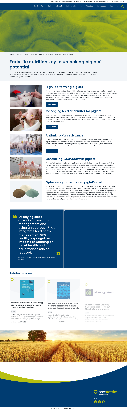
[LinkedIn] (95, 401)
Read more (52, 104)
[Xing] (103, 401)
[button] (37, 6)
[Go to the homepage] (105, 392)
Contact (18, 360)
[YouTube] (99, 401)
